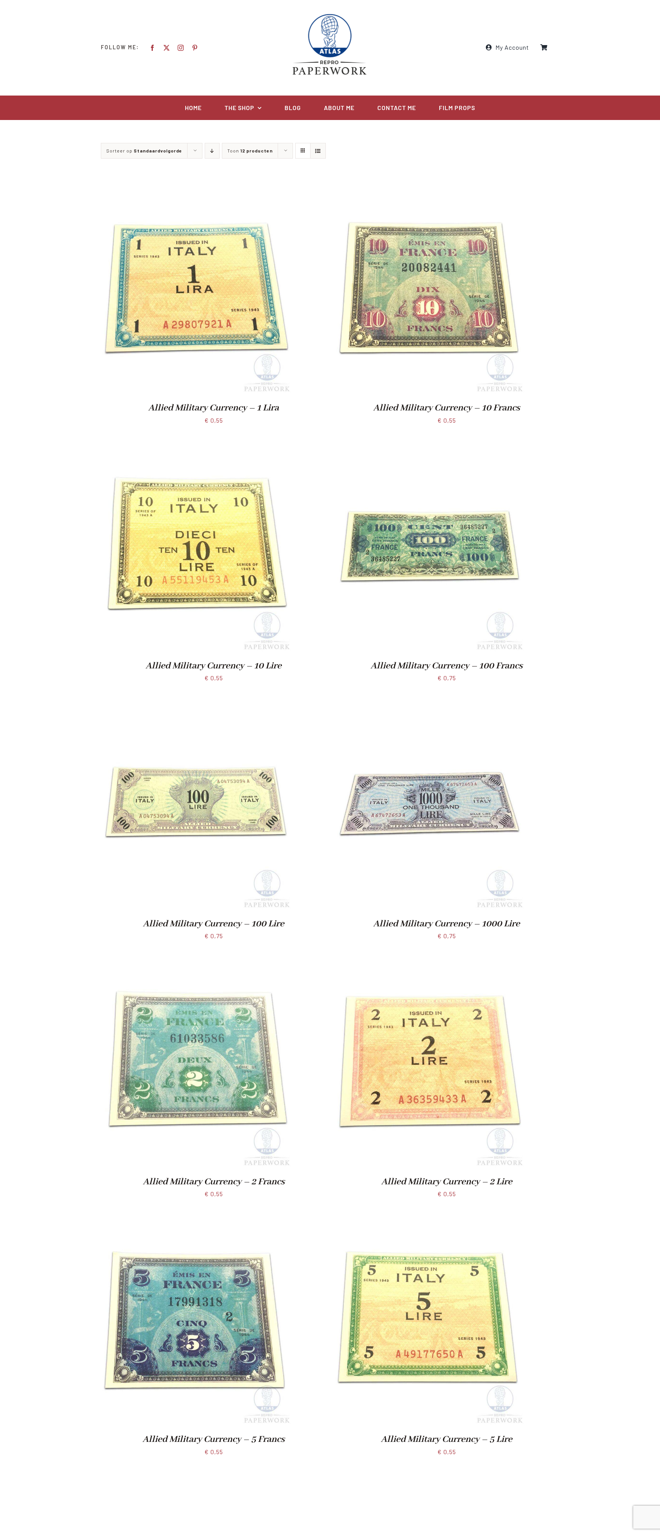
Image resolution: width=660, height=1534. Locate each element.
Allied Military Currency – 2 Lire (446, 1182)
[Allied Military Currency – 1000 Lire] (429, 702)
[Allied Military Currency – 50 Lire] (429, 1475)
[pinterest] (195, 48)
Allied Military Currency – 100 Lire (213, 924)
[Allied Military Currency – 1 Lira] (196, 186)
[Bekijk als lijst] (318, 150)
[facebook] (152, 48)
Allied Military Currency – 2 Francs (214, 1182)
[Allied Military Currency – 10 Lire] (196, 444)
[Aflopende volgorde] (212, 151)
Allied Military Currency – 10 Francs (446, 408)
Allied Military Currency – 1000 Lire (446, 924)
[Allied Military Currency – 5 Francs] (196, 1218)
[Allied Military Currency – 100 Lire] (196, 702)
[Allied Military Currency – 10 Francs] (429, 186)
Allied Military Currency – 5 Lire (446, 1439)
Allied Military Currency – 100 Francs (446, 666)
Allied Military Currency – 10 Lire (213, 666)
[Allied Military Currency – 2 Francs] (196, 960)
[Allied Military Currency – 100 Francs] (429, 444)
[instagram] (181, 48)
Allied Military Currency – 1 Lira (213, 408)
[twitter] (166, 48)
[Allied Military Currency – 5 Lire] (429, 1218)
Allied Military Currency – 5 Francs (213, 1439)
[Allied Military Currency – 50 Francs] (196, 1475)
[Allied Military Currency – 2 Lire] (429, 960)
